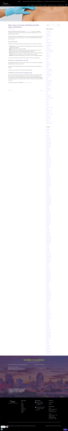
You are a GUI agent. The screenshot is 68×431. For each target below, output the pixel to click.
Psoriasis (47, 101)
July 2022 (47, 207)
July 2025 (47, 149)
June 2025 (47, 151)
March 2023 (48, 194)
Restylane (47, 102)
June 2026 (47, 132)
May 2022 (47, 210)
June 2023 (47, 189)
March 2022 (48, 213)
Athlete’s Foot (48, 34)
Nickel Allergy (48, 96)
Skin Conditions (48, 117)
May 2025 (47, 153)
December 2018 (48, 275)
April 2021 (47, 230)
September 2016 (48, 318)
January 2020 (48, 254)
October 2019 (48, 259)
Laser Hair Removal (49, 80)
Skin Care (47, 115)
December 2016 (48, 313)
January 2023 (48, 197)
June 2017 (47, 303)
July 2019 (47, 264)
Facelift (47, 67)
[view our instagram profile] (20, 1)
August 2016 (48, 319)
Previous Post (10, 90)
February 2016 (48, 329)
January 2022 (48, 216)
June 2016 (47, 322)
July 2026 (47, 130)
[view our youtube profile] (19, 1)
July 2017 (47, 302)
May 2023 (47, 191)
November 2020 (48, 238)
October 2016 (48, 316)
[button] (34, 5)
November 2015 (48, 334)
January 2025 (48, 159)
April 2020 (48, 249)
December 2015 (48, 332)
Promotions (22, 411)
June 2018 (47, 284)
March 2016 (48, 327)
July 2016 (47, 321)
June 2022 (47, 208)
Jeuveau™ (47, 77)
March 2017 (48, 308)
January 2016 (48, 330)
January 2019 (48, 273)
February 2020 (48, 253)
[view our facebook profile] (18, 1)
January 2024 (48, 178)
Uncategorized (48, 121)
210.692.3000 (39, 1)
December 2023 (48, 180)
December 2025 (48, 141)
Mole (47, 93)
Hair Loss (47, 72)
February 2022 (48, 215)
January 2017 (48, 311)
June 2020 (47, 246)
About (22, 403)
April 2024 (48, 173)
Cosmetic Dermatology (49, 50)
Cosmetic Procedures (49, 51)
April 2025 (47, 154)
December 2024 (48, 161)
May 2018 (47, 286)
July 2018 (47, 283)
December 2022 (48, 199)
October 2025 (48, 145)
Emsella (47, 61)
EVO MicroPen (48, 63)
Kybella (47, 78)
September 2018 (48, 280)
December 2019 (48, 256)
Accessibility (47, 425)
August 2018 (48, 281)
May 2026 (47, 133)
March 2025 (48, 156)
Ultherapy (47, 120)
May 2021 (47, 229)
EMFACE (47, 59)
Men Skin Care (48, 88)
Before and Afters (23, 409)
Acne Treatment (48, 31)
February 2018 (48, 291)
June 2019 (47, 265)
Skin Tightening (48, 118)
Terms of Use (56, 425)
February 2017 (48, 310)
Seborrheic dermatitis (49, 107)
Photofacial (48, 99)
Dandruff (47, 53)
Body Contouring (48, 36)
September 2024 (48, 165)
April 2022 (47, 211)
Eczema (47, 58)
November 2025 (48, 143)
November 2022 (48, 200)
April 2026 (47, 135)
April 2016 (47, 326)
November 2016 (48, 315)
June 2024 (47, 170)
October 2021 (48, 221)
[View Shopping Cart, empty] (66, 5)
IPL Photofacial (48, 75)
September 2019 (48, 261)
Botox (47, 37)
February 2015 (48, 348)
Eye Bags (47, 66)
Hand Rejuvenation (49, 74)
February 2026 (48, 138)
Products (22, 406)
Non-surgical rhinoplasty (49, 97)
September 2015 (48, 337)
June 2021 (47, 227)
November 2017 (48, 295)
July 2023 (47, 187)
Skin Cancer (48, 112)
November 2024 (48, 162)
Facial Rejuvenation (49, 69)
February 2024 (48, 176)
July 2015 (47, 340)
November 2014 (48, 353)
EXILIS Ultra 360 (48, 64)
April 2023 (47, 192)
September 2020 (48, 241)
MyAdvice (34, 425)
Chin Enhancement (49, 45)
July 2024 (47, 168)
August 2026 (48, 129)
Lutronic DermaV (48, 85)
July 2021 (47, 226)
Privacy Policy (51, 425)
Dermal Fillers (48, 55)
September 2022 (48, 203)
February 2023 (48, 195)
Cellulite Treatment (49, 42)
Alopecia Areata (48, 32)
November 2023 (48, 181)
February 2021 (48, 234)
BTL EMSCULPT (48, 39)
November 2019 (48, 257)
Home (22, 402)
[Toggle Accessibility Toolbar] (2, 429)
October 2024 (48, 164)
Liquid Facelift (48, 83)
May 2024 (47, 172)
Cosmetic (22, 404)
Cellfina (47, 40)
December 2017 (48, 294)
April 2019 (47, 268)
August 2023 (48, 186)
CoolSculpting (48, 48)
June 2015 (47, 342)
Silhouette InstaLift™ (49, 110)
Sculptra (47, 105)
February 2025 (48, 157)
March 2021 (48, 232)
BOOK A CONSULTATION (13, 372)
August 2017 (48, 300)
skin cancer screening (28, 31)
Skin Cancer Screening (11, 28)
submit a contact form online (28, 82)
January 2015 (48, 349)
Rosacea (47, 104)
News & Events (48, 94)
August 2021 (48, 224)
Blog (21, 412)
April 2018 (47, 288)
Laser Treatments (48, 82)
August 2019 (48, 262)
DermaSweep (48, 56)
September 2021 (48, 222)
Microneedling (48, 90)
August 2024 (48, 167)
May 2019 (47, 267)
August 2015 (48, 338)
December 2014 (48, 351)
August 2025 (48, 148)
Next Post (42, 90)
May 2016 (47, 324)
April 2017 (47, 307)
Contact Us (22, 410)
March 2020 (48, 251)
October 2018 (48, 278)
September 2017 (48, 299)
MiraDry (47, 91)
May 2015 (47, 343)
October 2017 (48, 297)
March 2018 (48, 289)
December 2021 (48, 218)
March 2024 (48, 175)
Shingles (47, 109)
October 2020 (48, 240)
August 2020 (48, 243)
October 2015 (48, 335)
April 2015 (47, 345)
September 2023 (48, 184)
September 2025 (48, 146)
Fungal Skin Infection (49, 71)
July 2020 (47, 245)
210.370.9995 (62, 1)
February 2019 (48, 272)
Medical (47, 86)
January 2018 (48, 292)
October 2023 (48, 183)
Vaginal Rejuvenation (49, 123)
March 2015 (48, 346)
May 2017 (47, 305)
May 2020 (47, 248)
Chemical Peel (48, 44)
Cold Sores (47, 47)
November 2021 (48, 219)
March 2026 (48, 137)
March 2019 (48, 270)
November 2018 (48, 276)
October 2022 (48, 202)
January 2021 (48, 235)
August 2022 (48, 205)
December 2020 (48, 237)
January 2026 (48, 140)
